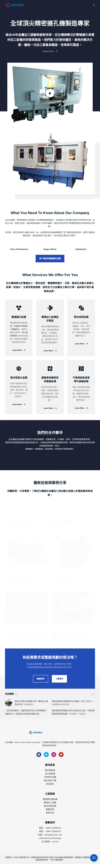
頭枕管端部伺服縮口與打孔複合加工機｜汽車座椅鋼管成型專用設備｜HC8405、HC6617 (73, 712)
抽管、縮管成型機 (61, 521)
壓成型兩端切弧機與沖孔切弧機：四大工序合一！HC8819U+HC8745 (73, 702)
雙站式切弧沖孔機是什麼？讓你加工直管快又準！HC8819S (31, 702)
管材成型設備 (50, 806)
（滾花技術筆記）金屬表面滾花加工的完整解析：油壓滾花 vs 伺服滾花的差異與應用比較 (26, 712)
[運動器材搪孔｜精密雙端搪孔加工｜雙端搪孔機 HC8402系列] (73, 608)
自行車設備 (50, 774)
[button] (50, 93)
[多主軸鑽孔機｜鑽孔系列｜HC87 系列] (73, 552)
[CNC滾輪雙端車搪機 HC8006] (26, 552)
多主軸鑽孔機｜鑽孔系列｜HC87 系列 (72, 577)
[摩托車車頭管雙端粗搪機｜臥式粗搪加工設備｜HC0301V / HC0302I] (26, 608)
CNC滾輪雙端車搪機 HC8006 (21, 577)
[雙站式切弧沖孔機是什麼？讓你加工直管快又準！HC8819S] (8, 703)
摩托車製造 (50, 770)
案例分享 (50, 813)
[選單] (94, 5)
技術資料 (50, 784)
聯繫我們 (50, 809)
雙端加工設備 (50, 802)
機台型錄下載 (50, 780)
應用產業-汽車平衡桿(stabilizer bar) (25, 521)
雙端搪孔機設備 (50, 799)
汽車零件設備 (50, 777)
